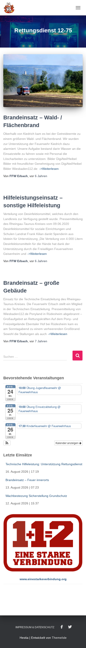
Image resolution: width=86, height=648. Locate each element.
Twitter (70, 627)
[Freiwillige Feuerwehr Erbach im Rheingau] (10, 7)
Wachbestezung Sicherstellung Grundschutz (36, 496)
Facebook (61, 627)
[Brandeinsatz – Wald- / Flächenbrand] (43, 80)
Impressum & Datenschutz (34, 627)
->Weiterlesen (49, 168)
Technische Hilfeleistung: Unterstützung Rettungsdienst (44, 464)
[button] (7, 443)
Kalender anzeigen (67, 443)
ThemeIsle (59, 637)
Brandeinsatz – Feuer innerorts (27, 480)
